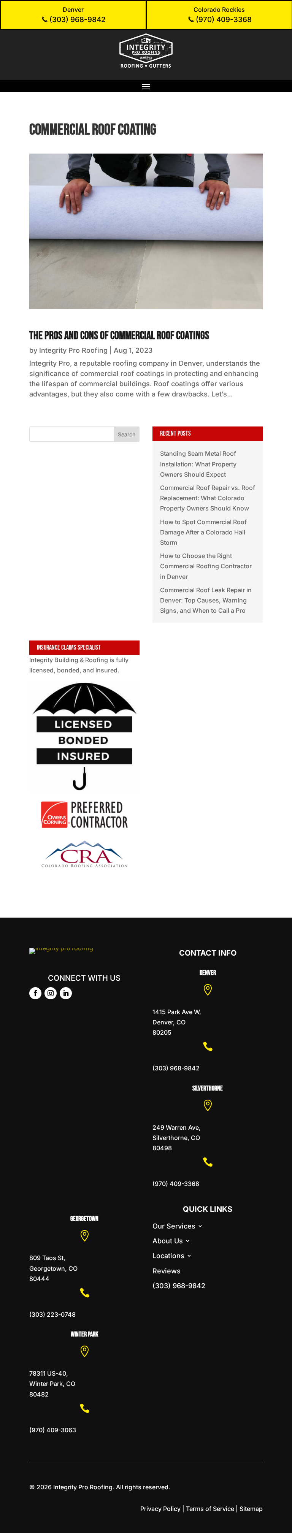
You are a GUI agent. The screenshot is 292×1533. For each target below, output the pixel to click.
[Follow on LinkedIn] (66, 993)
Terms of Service (210, 1508)
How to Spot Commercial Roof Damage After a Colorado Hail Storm (203, 532)
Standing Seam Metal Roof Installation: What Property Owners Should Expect (198, 464)
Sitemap (251, 1508)
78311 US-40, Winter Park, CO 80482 (52, 1384)
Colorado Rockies (219, 9)
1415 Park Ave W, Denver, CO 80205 (176, 1022)
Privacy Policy (160, 1508)
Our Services (173, 1226)
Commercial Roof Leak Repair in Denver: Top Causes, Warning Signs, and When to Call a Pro (206, 600)
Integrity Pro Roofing (73, 350)
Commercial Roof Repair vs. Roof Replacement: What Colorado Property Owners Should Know (207, 498)
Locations (168, 1256)
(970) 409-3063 (52, 1430)
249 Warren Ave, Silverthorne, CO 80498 (176, 1138)
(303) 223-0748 (52, 1314)
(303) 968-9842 (77, 19)
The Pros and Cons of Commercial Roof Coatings (119, 335)
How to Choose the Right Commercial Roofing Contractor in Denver (206, 566)
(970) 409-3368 (223, 19)
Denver (73, 9)
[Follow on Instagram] (50, 993)
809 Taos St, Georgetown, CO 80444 (53, 1268)
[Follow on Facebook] (35, 993)
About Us (167, 1241)
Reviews (166, 1271)
